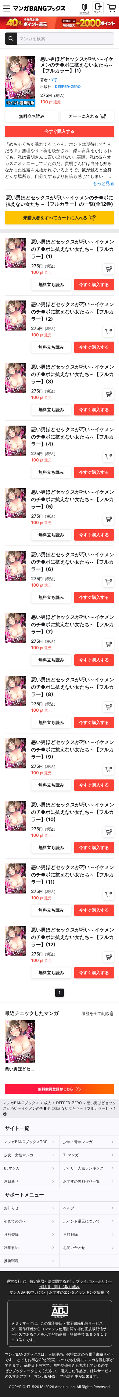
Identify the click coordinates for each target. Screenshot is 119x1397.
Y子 (54, 80)
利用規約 (11, 1247)
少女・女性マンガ (18, 1155)
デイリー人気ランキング (83, 1168)
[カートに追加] (108, 269)
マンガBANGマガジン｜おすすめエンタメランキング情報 (57, 1292)
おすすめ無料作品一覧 (81, 1181)
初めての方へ (15, 1221)
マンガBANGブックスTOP (26, 1141)
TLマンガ (71, 1155)
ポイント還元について (81, 1221)
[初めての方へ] (84, 8)
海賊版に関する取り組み (59, 1286)
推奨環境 (11, 1260)
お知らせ (11, 1208)
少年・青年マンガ (77, 1141)
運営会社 (14, 1281)
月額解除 (70, 1234)
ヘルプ (68, 1208)
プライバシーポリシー (94, 1281)
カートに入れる (84, 116)
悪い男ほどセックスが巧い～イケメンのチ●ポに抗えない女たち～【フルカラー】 (20, 1069)
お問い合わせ (74, 1247)
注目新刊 (11, 1181)
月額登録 (11, 1234)
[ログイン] (98, 8)
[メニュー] (6, 8)
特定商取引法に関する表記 (52, 1281)
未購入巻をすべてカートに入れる (55, 217)
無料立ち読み (32, 116)
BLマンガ (12, 1168)
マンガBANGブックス (21, 1102)
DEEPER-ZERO (68, 86)
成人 (47, 1102)
